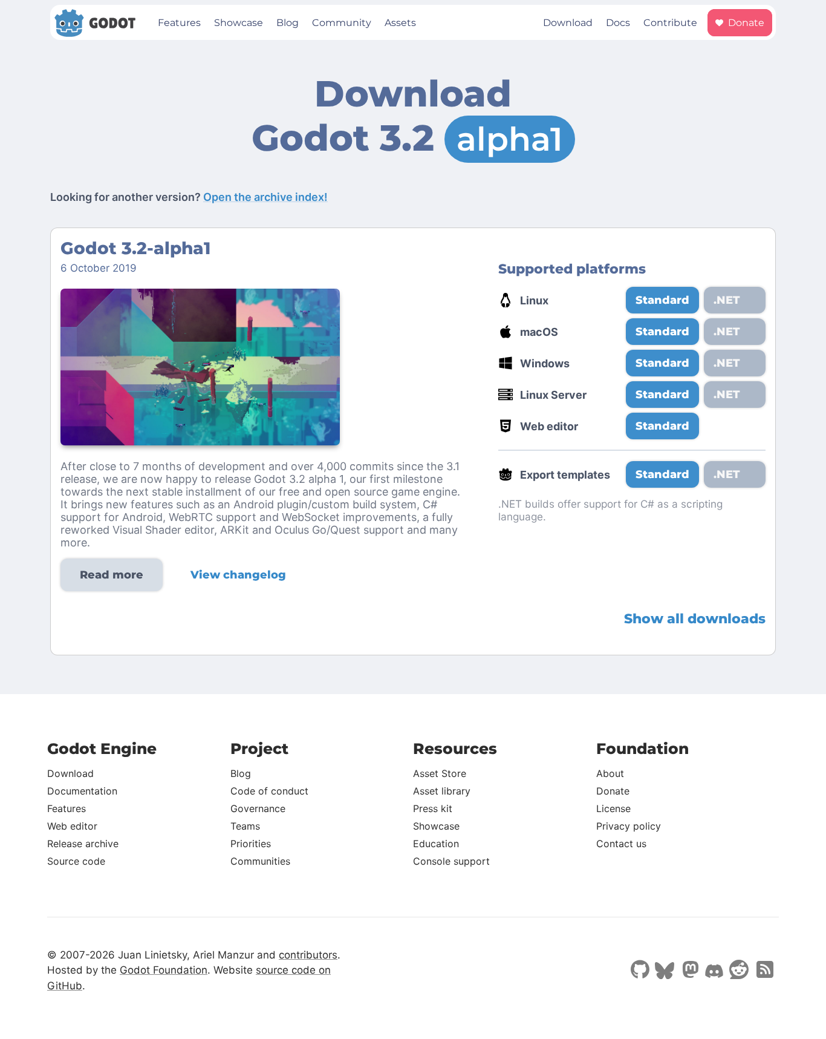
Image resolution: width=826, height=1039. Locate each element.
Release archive (83, 843)
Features (179, 22)
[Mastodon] (689, 971)
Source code (76, 861)
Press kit (432, 808)
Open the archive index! (265, 197)
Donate (745, 22)
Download (568, 22)
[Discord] (714, 972)
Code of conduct (269, 791)
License (613, 808)
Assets (400, 22)
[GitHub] (639, 971)
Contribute (670, 22)
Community (341, 22)
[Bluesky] (664, 972)
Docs (618, 22)
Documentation (82, 791)
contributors (308, 955)
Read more (111, 575)
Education (436, 843)
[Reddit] (739, 971)
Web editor (72, 826)
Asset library (441, 791)
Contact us (621, 843)
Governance (257, 808)
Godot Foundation (163, 970)
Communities (260, 861)
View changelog (238, 575)
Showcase (238, 22)
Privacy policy (628, 826)
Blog (287, 22)
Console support (451, 861)
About (610, 773)
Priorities (250, 843)
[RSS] (763, 971)
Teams (245, 826)
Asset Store (439, 773)
